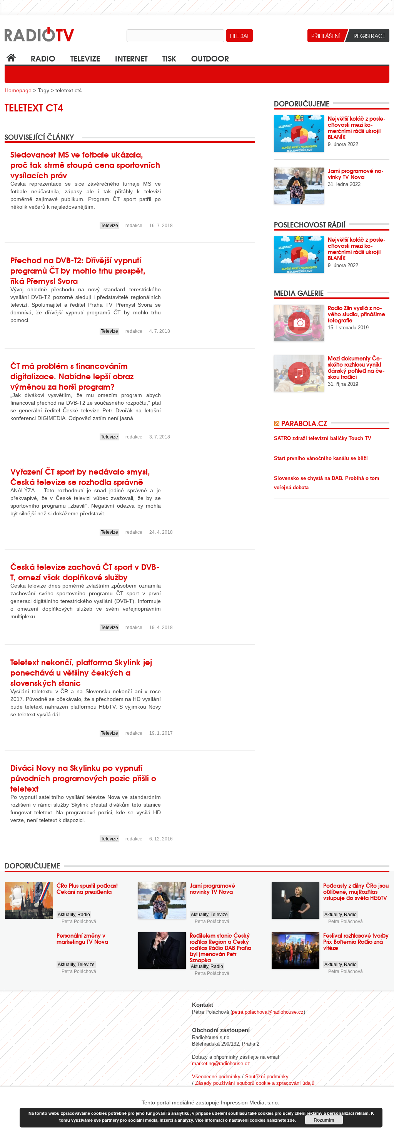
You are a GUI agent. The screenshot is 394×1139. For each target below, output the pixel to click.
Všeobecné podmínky (216, 1076)
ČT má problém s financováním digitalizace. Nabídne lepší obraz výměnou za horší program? (72, 375)
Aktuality (66, 914)
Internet (131, 58)
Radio (43, 58)
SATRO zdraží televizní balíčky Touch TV (322, 438)
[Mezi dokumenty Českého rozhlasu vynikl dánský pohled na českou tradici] (299, 373)
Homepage (18, 90)
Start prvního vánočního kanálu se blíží (321, 458)
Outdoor (210, 58)
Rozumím (324, 1119)
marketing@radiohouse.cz (221, 1063)
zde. (291, 1120)
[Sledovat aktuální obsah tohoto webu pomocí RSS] (277, 423)
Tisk (169, 58)
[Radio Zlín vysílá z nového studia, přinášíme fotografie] (299, 323)
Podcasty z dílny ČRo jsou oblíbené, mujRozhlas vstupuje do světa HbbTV (356, 891)
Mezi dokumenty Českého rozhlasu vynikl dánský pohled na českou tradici (356, 367)
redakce (133, 225)
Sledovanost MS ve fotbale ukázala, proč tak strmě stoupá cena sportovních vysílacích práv (85, 164)
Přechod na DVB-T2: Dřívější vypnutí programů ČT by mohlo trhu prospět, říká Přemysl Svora (77, 270)
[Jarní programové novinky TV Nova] (299, 186)
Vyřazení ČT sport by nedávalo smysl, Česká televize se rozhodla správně (80, 476)
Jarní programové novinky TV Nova (356, 173)
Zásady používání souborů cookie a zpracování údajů (254, 1083)
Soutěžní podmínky (267, 1076)
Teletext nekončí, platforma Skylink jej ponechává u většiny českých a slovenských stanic (81, 672)
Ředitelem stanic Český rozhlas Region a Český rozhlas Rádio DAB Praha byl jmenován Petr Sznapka (220, 947)
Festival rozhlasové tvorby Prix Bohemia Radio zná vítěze (356, 941)
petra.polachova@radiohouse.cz (268, 1012)
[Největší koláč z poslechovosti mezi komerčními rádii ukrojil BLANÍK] (299, 133)
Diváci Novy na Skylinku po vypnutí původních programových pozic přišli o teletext (83, 777)
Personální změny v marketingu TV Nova (82, 938)
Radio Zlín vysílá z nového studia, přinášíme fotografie (356, 314)
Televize (85, 58)
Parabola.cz (304, 423)
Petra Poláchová (79, 921)
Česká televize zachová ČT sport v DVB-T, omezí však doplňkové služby (84, 571)
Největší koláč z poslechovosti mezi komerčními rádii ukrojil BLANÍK (357, 127)
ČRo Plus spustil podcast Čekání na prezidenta (87, 888)
